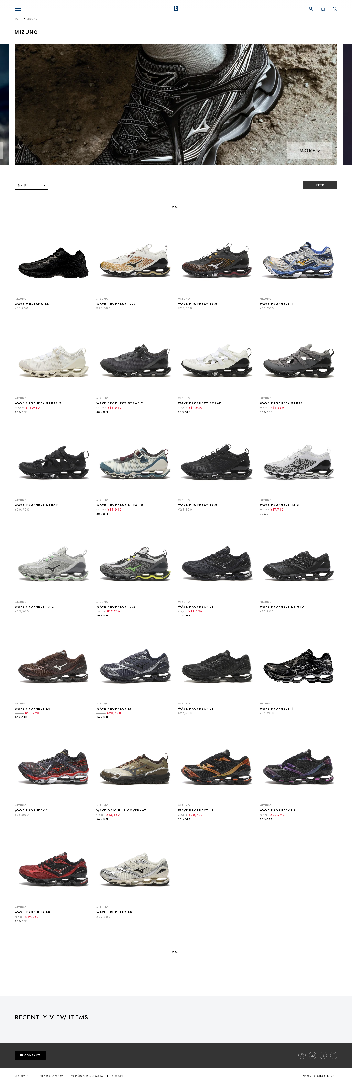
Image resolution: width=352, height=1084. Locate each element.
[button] (18, 8)
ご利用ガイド (23, 1076)
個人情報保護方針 (51, 1076)
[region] (183, 1028)
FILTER (320, 185)
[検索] (334, 9)
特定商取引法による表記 (87, 1076)
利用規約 (117, 1076)
